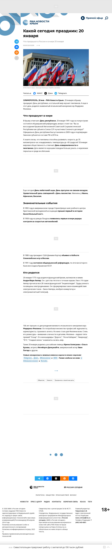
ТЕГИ (90, 502)
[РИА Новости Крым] (35, 22)
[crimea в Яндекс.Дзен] (56, 478)
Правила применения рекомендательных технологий (18, 535)
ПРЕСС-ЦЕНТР (36, 502)
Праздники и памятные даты (64, 380)
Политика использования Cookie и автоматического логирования (15, 526)
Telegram (28, 358)
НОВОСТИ (24, 502)
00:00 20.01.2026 (28, 45)
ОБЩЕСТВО (50, 495)
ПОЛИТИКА (40, 495)
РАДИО (47, 502)
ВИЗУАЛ (73, 495)
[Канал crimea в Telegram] (39, 478)
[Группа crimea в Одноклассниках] (64, 478)
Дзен (36, 358)
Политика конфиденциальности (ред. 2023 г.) (18, 530)
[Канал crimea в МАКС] (73, 478)
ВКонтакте (45, 358)
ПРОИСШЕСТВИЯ (62, 495)
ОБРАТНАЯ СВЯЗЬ (70, 502)
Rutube (44, 361)
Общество (41, 380)
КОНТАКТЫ (56, 502)
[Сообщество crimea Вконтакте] (47, 478)
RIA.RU (83, 502)
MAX (55, 358)
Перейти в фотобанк (54, 88)
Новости (49, 380)
